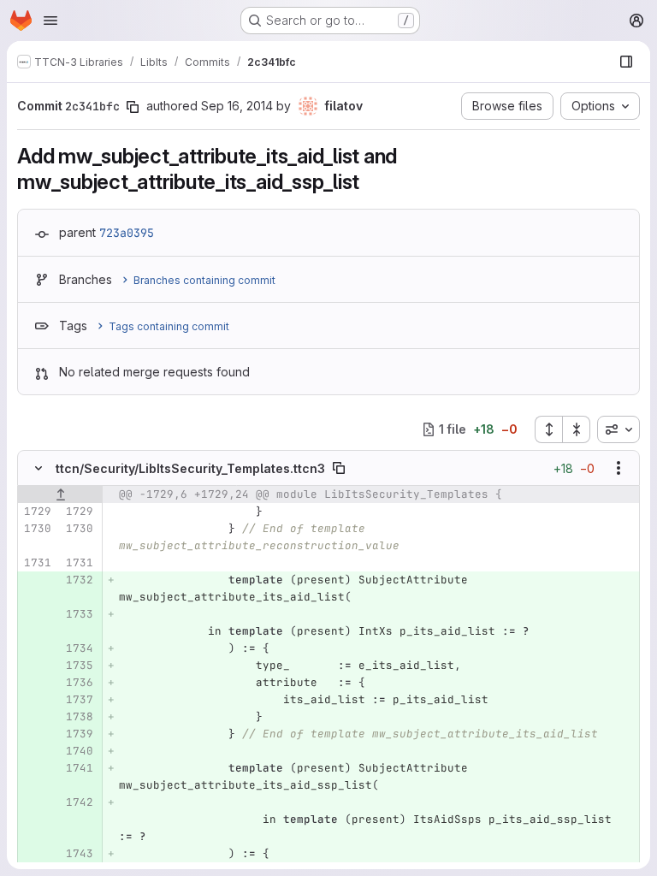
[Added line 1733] (78, 614)
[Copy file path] (338, 468)
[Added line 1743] (78, 853)
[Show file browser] (626, 61)
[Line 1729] (36, 511)
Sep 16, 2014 (237, 105)
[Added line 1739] (78, 734)
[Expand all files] (548, 429)
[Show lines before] (60, 494)
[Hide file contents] (38, 468)
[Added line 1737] (78, 699)
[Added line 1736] (78, 682)
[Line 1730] (36, 528)
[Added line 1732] (78, 580)
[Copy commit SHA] (132, 107)
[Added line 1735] (78, 665)
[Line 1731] (36, 562)
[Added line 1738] (78, 716)
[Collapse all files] (576, 429)
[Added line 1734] (78, 648)
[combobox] (618, 429)
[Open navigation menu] (50, 20)
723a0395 (126, 232)
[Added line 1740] (78, 751)
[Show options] (618, 468)
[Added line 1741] (78, 768)
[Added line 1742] (78, 802)
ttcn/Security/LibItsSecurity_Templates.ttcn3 (190, 468)
